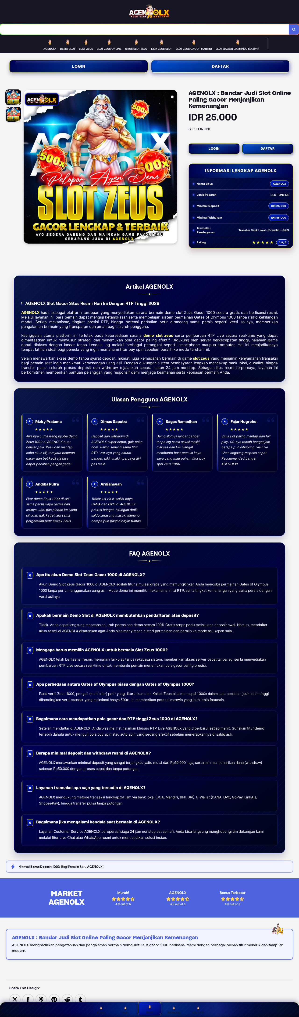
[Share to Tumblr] (80, 999)
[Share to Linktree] (41, 999)
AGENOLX (30, 312)
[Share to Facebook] (28, 999)
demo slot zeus (158, 335)
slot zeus (201, 358)
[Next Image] (173, 167)
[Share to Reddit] (67, 999)
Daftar (220, 66)
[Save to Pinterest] (54, 999)
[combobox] (144, 29)
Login (78, 66)
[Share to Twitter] (15, 999)
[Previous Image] (27, 167)
